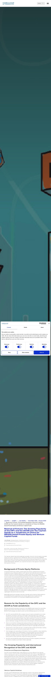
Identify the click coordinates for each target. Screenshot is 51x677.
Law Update (22, 520)
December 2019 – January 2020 (37, 520)
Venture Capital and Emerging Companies (14, 549)
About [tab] (42, 327)
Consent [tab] (9, 327)
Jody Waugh (7, 540)
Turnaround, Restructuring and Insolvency (14, 541)
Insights (14, 520)
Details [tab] (25, 327)
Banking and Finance (24, 540)
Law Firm (6, 520)
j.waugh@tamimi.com (10, 543)
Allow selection (25, 352)
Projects (27, 541)
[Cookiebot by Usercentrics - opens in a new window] (40, 323)
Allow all (42, 352)
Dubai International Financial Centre (13, 545)
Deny (9, 352)
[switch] (19, 347)
